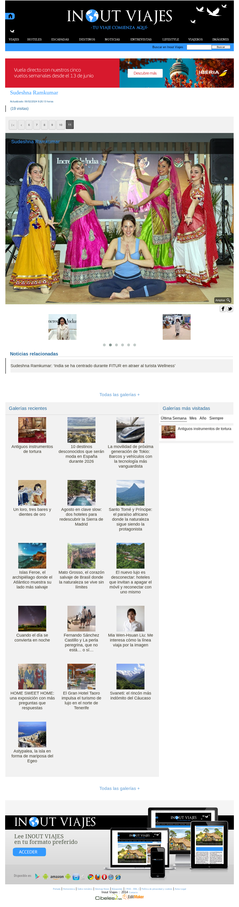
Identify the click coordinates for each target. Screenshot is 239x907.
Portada (56, 889)
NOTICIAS (112, 39)
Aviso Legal (180, 889)
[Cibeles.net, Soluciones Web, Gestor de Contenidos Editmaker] (108, 898)
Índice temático (84, 889)
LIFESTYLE (170, 39)
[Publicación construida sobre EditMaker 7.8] (133, 898)
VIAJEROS (195, 39)
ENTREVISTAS (141, 39)
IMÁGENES (220, 39)
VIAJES (14, 39)
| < (12, 125)
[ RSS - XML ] (132, 889)
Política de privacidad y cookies (156, 889)
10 (60, 125)
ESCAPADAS (60, 39)
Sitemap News (102, 889)
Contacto (133, 892)
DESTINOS (87, 39)
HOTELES (34, 39)
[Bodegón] (119, 842)
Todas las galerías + (119, 394)
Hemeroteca (69, 889)
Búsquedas (117, 889)
